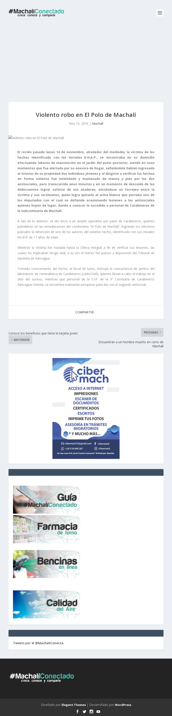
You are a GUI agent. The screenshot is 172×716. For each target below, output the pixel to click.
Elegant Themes (74, 705)
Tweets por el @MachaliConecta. (38, 643)
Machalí (97, 123)
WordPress (123, 705)
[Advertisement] (86, 59)
